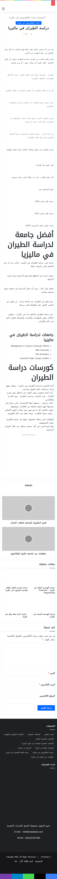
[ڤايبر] (5, 876)
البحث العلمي (49, 734)
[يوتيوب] (28, 846)
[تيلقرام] (17, 876)
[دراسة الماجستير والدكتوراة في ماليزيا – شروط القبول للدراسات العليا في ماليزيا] (46, 786)
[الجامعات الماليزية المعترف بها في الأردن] (28, 786)
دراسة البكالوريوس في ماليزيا (23, 17)
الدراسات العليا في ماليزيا (44, 748)
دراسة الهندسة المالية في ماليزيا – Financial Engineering (44, 590)
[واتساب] (28, 876)
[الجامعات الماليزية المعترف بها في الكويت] (46, 797)
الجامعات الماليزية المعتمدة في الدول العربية (38, 743)
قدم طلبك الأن (26, 861)
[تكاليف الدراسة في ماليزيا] (28, 775)
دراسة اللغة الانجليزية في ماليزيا (17, 752)
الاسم (51, 673)
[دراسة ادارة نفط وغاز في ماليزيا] (14, 604)
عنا (16, 861)
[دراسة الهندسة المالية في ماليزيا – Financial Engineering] (42, 578)
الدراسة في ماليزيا (24, 748)
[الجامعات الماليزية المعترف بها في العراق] (10, 775)
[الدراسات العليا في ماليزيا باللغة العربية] (28, 797)
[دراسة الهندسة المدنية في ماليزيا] (42, 604)
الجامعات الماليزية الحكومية (13, 734)
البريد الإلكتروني (47, 684)
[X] (40, 876)
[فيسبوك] (31, 846)
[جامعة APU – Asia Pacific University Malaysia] (46, 775)
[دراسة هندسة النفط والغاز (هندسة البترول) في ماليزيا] (14, 578)
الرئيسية (42, 17)
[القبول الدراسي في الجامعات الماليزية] (10, 797)
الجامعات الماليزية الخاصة (45, 739)
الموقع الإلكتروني (47, 696)
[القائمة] (3, 10)
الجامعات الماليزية (34, 734)
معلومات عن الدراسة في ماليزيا (42, 757)
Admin (28, 485)
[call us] (25, 846)
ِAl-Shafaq (45, 857)
